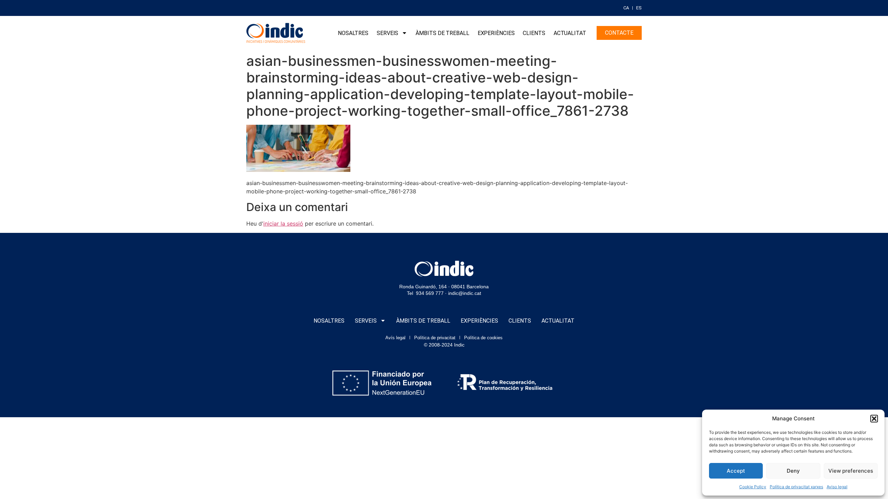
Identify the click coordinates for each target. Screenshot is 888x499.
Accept (736, 470)
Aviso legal (837, 486)
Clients (534, 33)
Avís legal (395, 337)
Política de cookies (483, 337)
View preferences (850, 470)
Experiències (496, 33)
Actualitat (570, 33)
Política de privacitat (434, 337)
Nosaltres (353, 33)
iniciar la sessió (283, 223)
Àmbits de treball (442, 33)
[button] (874, 418)
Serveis (387, 33)
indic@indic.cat (464, 293)
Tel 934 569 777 (425, 293)
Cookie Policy (752, 486)
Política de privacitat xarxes (796, 486)
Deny (793, 470)
